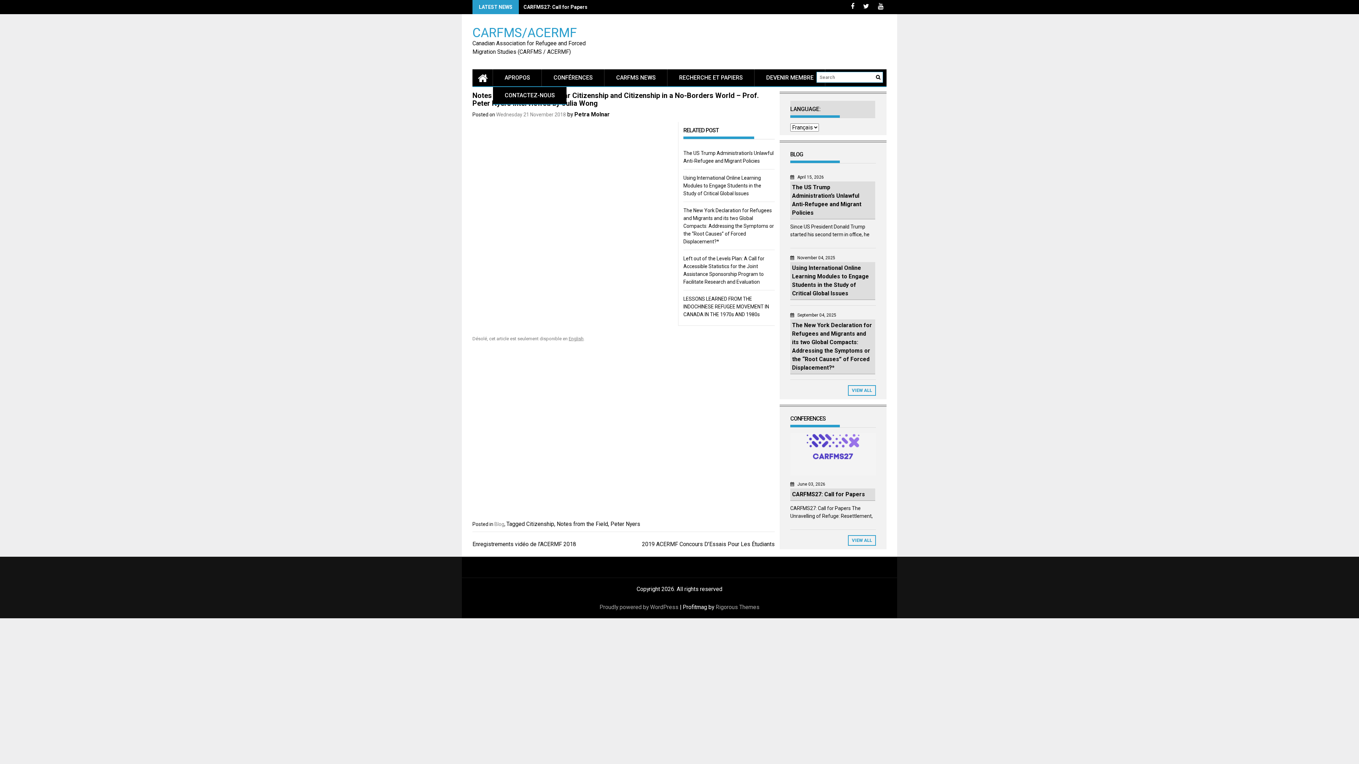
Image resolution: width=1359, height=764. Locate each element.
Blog (499, 524)
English (576, 338)
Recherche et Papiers (711, 77)
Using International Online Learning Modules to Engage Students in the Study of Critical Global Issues (722, 185)
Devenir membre (790, 77)
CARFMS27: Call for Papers (555, 7)
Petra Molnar (592, 114)
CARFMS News (636, 77)
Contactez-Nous (530, 95)
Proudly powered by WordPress (639, 607)
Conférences (573, 77)
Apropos (517, 77)
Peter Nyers (625, 524)
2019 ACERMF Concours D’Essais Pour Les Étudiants (708, 544)
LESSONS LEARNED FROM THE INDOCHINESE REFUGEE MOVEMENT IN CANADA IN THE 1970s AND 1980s (726, 306)
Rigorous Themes (737, 607)
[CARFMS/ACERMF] (482, 77)
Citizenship (540, 524)
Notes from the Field (582, 524)
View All (862, 390)
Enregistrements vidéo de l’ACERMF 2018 (524, 544)
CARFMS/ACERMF (524, 32)
